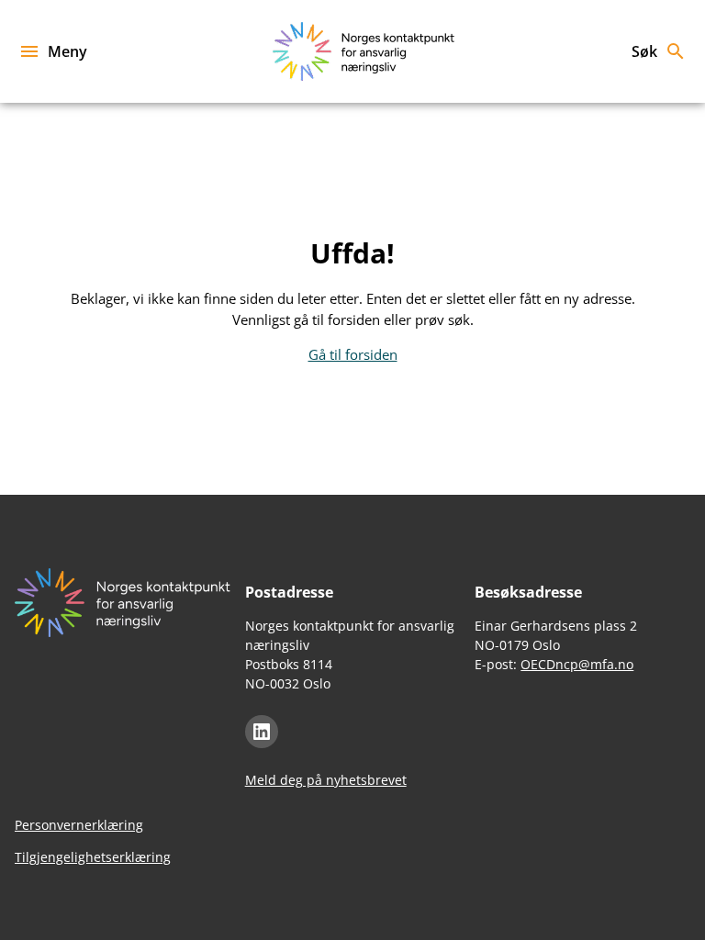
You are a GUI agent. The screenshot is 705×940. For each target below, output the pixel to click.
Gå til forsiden (352, 354)
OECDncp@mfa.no (576, 664)
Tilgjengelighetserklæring (93, 857)
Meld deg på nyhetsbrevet (326, 780)
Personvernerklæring (79, 825)
